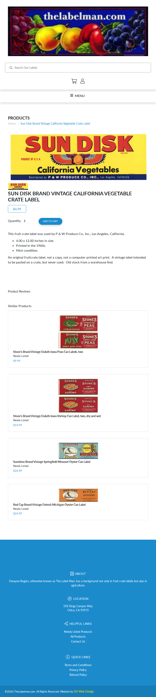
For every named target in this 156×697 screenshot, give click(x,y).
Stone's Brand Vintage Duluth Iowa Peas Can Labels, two (48, 351)
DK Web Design (84, 691)
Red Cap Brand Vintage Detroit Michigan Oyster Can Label (49, 504)
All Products (78, 636)
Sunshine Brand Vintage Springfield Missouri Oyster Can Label (51, 461)
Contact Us (78, 641)
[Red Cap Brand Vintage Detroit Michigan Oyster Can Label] (78, 495)
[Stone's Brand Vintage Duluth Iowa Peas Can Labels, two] (78, 332)
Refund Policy (78, 674)
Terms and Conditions (78, 665)
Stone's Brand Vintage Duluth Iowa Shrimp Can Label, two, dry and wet (57, 416)
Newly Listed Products (78, 631)
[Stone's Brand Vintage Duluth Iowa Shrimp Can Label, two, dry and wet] (78, 396)
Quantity (14, 221)
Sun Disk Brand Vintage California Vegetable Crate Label (55, 123)
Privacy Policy (78, 670)
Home (12, 123)
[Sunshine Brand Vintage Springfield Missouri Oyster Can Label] (78, 451)
